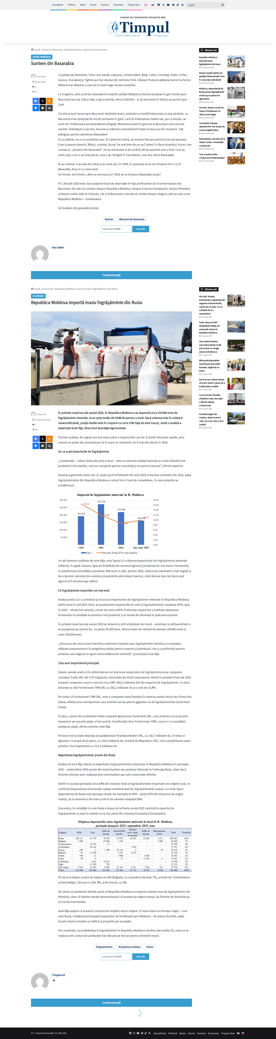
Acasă (36, 49)
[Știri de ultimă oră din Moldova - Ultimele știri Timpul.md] (138, 26)
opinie (109, 219)
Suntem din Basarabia (132, 219)
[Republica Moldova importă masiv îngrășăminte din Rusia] (236, 61)
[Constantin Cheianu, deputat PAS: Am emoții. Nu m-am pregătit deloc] (236, 127)
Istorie (93, 4)
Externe (105, 4)
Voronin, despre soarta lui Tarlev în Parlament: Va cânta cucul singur (211, 111)
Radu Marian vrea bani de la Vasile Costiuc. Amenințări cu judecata (212, 142)
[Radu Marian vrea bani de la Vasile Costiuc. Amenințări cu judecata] (236, 143)
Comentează (111, 275)
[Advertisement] (222, 220)
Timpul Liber (134, 4)
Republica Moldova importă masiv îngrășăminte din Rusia (209, 61)
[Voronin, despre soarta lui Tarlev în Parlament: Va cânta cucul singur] (236, 112)
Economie (118, 4)
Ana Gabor (58, 247)
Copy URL (140, 228)
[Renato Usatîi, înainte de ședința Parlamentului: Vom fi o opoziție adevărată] (236, 77)
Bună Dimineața (72, 49)
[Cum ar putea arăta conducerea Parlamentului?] (236, 158)
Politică (71, 4)
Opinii (82, 4)
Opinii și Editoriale (52, 49)
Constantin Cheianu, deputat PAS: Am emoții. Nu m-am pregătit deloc (212, 126)
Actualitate (57, 4)
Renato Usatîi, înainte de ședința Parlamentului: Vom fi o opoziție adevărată (212, 76)
